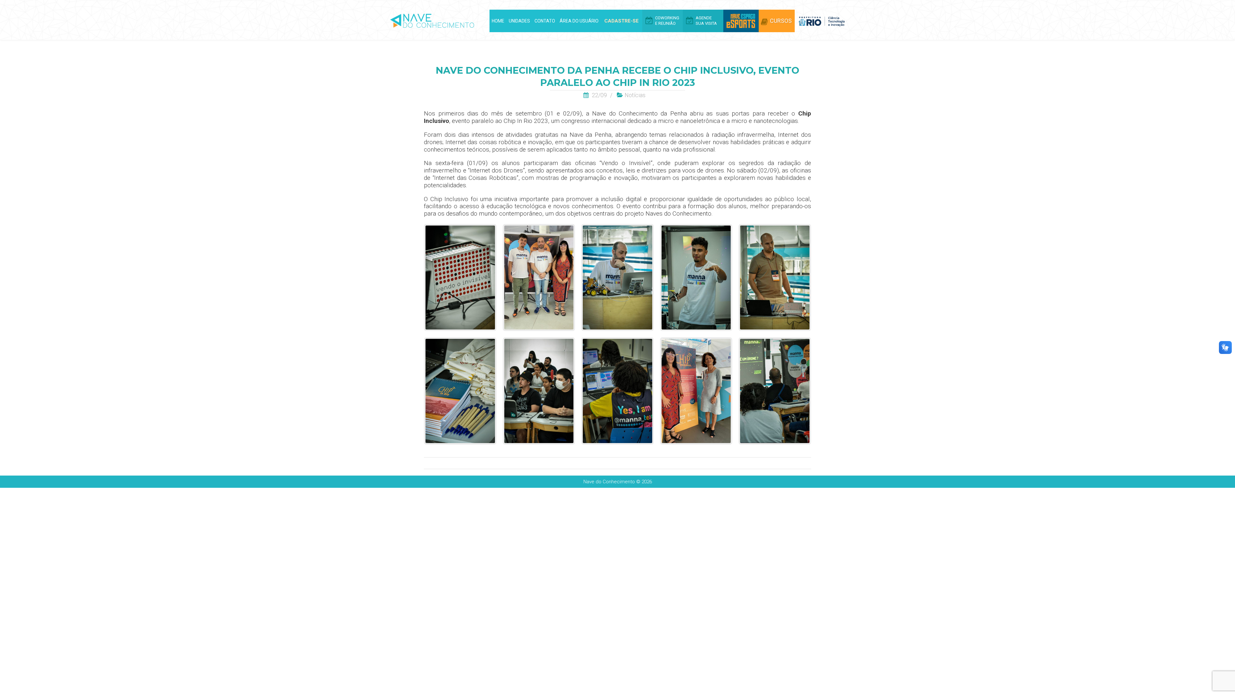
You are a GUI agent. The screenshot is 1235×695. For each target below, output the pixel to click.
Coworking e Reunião (667, 20)
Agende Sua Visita (706, 20)
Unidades (519, 20)
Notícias (635, 95)
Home (498, 20)
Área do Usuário (579, 20)
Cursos (781, 20)
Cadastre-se (621, 21)
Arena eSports (741, 21)
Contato (545, 20)
